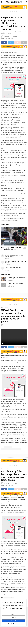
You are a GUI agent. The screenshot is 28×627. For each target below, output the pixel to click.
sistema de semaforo (6, 220)
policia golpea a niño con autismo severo (11, 448)
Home (2, 15)
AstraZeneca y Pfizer (9, 597)
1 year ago (10, 280)
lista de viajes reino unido (10, 218)
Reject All (13, 617)
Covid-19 (6, 468)
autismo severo (7, 446)
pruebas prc (20, 218)
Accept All (13, 620)
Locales (6, 307)
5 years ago (14, 36)
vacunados (15, 220)
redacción (7, 36)
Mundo (6, 15)
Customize (13, 614)
